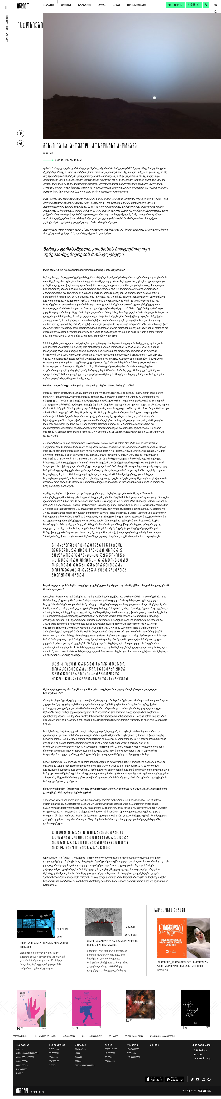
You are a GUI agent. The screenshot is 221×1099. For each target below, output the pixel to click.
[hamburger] (8, 4)
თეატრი (78, 1057)
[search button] (215, 11)
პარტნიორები (69, 1036)
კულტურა (102, 5)
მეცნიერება (54, 1053)
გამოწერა (194, 4)
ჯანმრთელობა (22, 1061)
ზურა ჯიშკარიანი (74, 160)
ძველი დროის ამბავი (25, 1057)
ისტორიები (49, 5)
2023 (44, 1028)
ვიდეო (108, 1045)
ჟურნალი (132, 1045)
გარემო (52, 1065)
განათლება (54, 1049)
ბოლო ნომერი (133, 1049)
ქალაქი (116, 5)
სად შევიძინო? (133, 1057)
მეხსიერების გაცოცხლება (27, 1053)
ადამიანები (66, 5)
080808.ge (200, 1050)
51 (131, 1020)
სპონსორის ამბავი (169, 910)
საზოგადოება (84, 5)
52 (76, 1027)
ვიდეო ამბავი (111, 1049)
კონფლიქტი (54, 1061)
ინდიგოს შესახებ (20, 1036)
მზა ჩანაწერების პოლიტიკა (162, 1036)
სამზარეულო (21, 1069)
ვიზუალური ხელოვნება (85, 1065)
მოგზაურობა (22, 1065)
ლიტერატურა (80, 1049)
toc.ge (198, 1054)
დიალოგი (109, 1057)
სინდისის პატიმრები (136, 5)
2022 (208, 1027)
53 (22, 1028)
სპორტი (19, 1073)
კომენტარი (110, 1061)
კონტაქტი (113, 1036)
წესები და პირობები (134, 1036)
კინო (77, 1053)
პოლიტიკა (53, 1057)
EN (215, 5)
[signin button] (206, 5)
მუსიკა (78, 1061)
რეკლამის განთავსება (92, 1036)
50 (186, 1027)
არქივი (154, 1045)
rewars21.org (202, 1058)
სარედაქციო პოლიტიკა (45, 1036)
